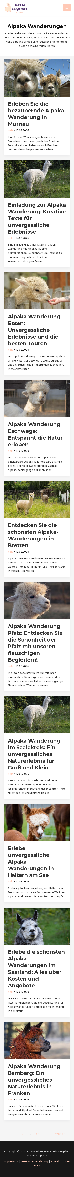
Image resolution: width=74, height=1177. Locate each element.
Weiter (61, 1134)
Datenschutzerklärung (34, 1161)
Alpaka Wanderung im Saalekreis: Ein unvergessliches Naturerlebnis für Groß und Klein (34, 754)
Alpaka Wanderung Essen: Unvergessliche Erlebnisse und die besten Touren (34, 330)
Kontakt (56, 1161)
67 (37, 1134)
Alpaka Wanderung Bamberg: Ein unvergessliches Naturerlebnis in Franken (34, 1079)
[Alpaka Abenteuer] (16, 8)
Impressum (11, 1161)
